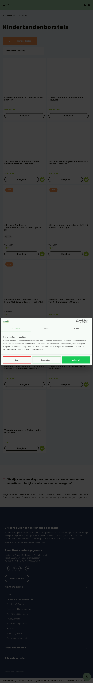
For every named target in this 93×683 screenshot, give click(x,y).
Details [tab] (47, 328)
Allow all (76, 360)
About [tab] (77, 328)
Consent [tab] (16, 328)
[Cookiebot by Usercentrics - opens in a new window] (79, 321)
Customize (45, 360)
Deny (17, 360)
